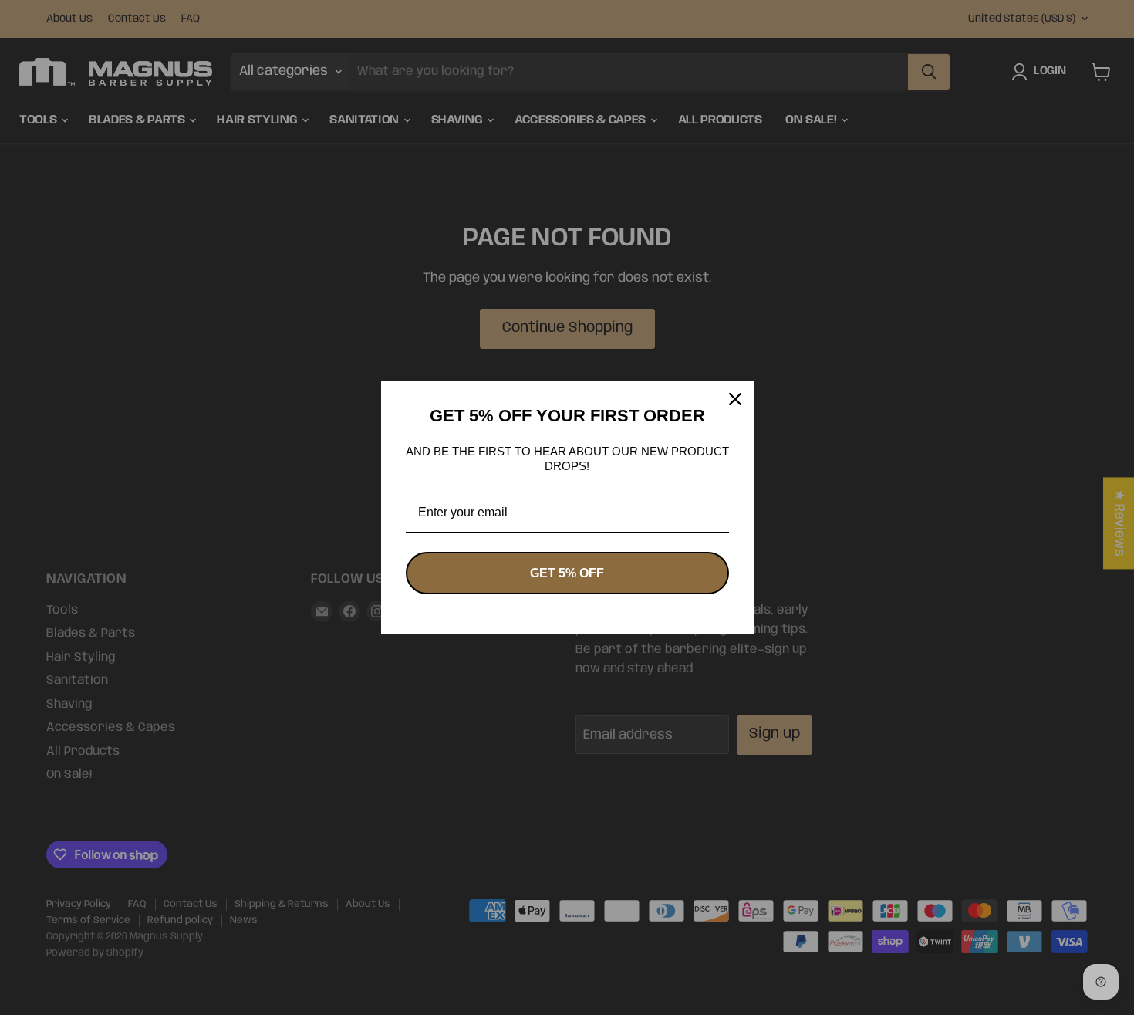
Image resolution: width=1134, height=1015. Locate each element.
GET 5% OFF (567, 573)
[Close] (735, 399)
